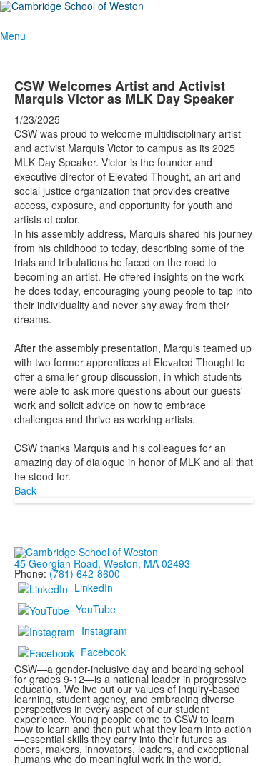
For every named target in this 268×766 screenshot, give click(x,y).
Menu (13, 36)
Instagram (104, 630)
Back (25, 490)
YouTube (96, 609)
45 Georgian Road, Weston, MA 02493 (102, 563)
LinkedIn (93, 587)
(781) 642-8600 (84, 573)
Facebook (103, 652)
